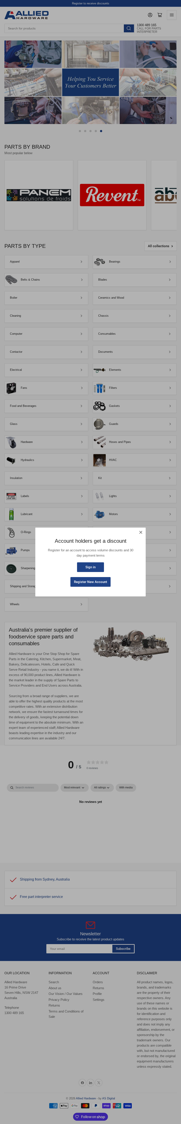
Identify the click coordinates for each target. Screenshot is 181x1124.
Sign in (90, 567)
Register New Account (90, 582)
